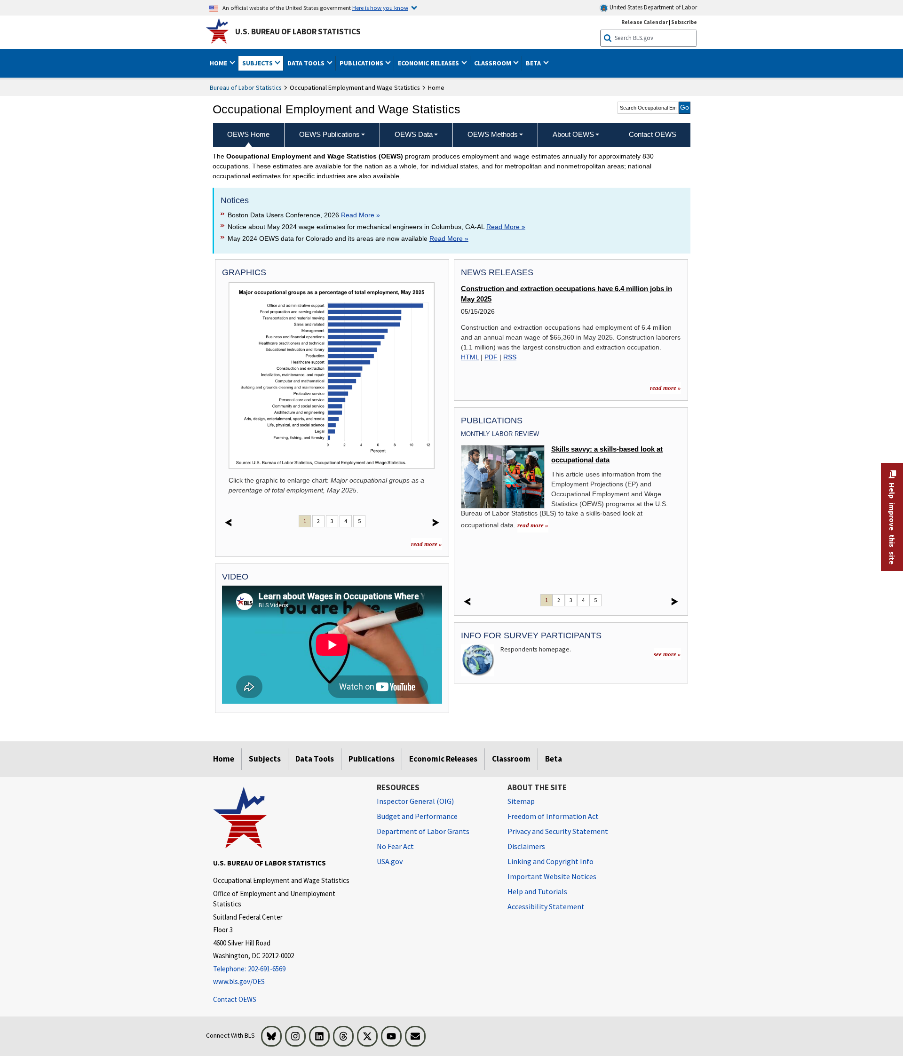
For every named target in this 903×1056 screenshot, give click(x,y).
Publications (372, 759)
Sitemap (521, 801)
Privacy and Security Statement (557, 831)
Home (223, 759)
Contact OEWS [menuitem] (652, 134)
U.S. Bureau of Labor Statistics (298, 31)
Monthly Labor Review (500, 433)
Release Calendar (644, 21)
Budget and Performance (417, 816)
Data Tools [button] (306, 63)
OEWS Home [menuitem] (248, 134)
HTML (470, 357)
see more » (667, 654)
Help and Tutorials (537, 891)
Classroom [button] (493, 63)
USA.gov (390, 861)
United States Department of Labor (652, 7)
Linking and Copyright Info (550, 861)
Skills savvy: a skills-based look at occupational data (607, 454)
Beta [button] (534, 63)
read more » (426, 544)
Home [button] (219, 63)
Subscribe (684, 21)
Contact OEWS (234, 999)
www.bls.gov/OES (239, 981)
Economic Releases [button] (429, 63)
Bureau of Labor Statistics (246, 87)
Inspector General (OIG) (415, 801)
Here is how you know (380, 7)
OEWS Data (414, 134)
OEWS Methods (492, 134)
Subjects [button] (258, 63)
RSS (509, 357)
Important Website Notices (551, 876)
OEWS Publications (329, 134)
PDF (491, 357)
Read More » (360, 215)
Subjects (265, 759)
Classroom (511, 759)
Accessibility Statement (546, 906)
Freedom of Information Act (553, 816)
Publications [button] (362, 63)
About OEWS (573, 134)
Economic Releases (443, 759)
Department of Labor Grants (423, 831)
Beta (553, 759)
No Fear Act (395, 846)
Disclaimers (526, 846)
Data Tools (314, 759)
